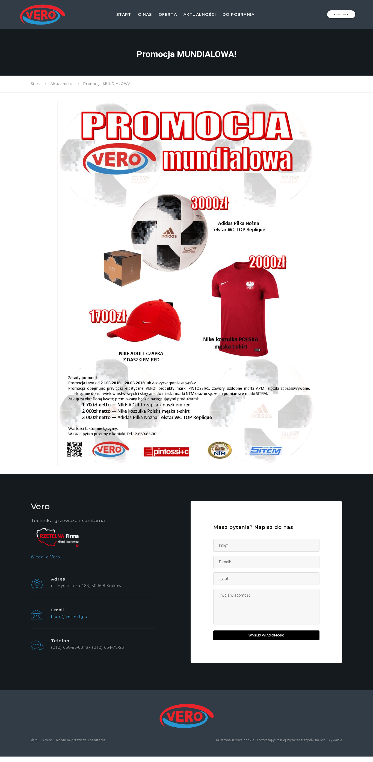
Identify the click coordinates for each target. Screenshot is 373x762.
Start (123, 14)
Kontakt (341, 14)
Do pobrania (238, 14)
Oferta (168, 14)
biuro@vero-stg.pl (69, 616)
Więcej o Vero (45, 557)
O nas (145, 14)
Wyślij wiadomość (266, 635)
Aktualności (199, 14)
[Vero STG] (42, 14)
